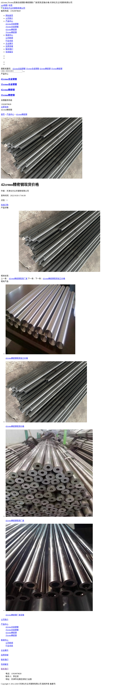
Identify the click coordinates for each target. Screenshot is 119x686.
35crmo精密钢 (11, 32)
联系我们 (9, 49)
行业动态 (9, 41)
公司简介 (9, 18)
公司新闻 (9, 38)
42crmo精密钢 (11, 30)
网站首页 (9, 16)
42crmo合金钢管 (12, 24)
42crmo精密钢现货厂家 (18, 279)
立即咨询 (4, 107)
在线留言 (9, 52)
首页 (3, 114)
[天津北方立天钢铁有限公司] (13, 8)
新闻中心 (9, 35)
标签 (10, 5)
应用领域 (9, 46)
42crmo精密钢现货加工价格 (54, 279)
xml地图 (4, 5)
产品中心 (9, 21)
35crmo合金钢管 (12, 27)
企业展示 (9, 43)
